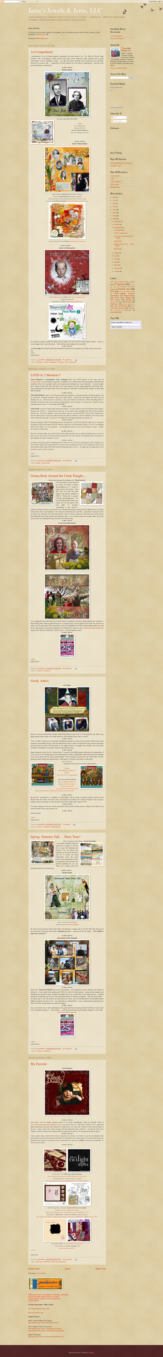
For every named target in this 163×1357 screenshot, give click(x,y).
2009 (114, 219)
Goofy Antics (40, 680)
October (117, 224)
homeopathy (117, 310)
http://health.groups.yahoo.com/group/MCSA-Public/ (45, 1328)
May (116, 262)
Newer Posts (34, 1269)
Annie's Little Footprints (72, 924)
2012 (114, 210)
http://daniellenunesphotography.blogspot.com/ (45, 1124)
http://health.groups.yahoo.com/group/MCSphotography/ (46, 1330)
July (115, 256)
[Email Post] (75, 360)
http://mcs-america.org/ (35, 1313)
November (117, 221)
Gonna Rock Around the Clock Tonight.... (58, 475)
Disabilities (123, 286)
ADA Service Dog (116, 282)
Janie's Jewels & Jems (116, 87)
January (117, 271)
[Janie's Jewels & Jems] (117, 105)
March (116, 265)
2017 (114, 200)
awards (38, 463)
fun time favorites (118, 308)
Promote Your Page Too (116, 107)
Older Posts (100, 1269)
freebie (133, 306)
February (117, 268)
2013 (114, 206)
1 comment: (67, 824)
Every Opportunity (116, 36)
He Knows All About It (117, 38)
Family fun (47, 671)
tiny (130, 322)
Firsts (67, 362)
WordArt (112, 302)
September (118, 227)
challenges (39, 362)
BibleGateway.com (42, 38)
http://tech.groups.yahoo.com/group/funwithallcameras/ (46, 1336)
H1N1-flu (121, 291)
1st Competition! (42, 51)
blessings (129, 302)
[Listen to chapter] (47, 34)
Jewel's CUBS (130, 291)
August (116, 253)
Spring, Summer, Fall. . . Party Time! (55, 836)
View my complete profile (118, 68)
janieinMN (127, 48)
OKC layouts (115, 300)
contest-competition (49, 362)
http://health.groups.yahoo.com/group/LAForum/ (43, 1322)
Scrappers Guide (115, 166)
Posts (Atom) (41, 1273)
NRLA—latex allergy (122, 298)
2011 (114, 213)
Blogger (91, 1352)
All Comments (117, 121)
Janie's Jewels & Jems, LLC (65, 10)
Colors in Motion (115, 181)
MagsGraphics (56, 827)
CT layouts (60, 362)
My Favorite (39, 1063)
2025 (114, 197)
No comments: (68, 360)
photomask (73, 362)
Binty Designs (130, 282)
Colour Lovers (114, 184)
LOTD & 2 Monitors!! (46, 375)
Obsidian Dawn (115, 187)
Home (67, 1269)
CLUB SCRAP (115, 176)
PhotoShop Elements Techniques (121, 163)
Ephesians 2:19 (42, 34)
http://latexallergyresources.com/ (38, 1309)
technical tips (45, 463)
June (116, 259)
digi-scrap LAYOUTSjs (43, 1262)
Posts (115, 117)
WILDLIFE (128, 300)
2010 (114, 216)
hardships (132, 308)
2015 (114, 203)
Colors (112, 179)
